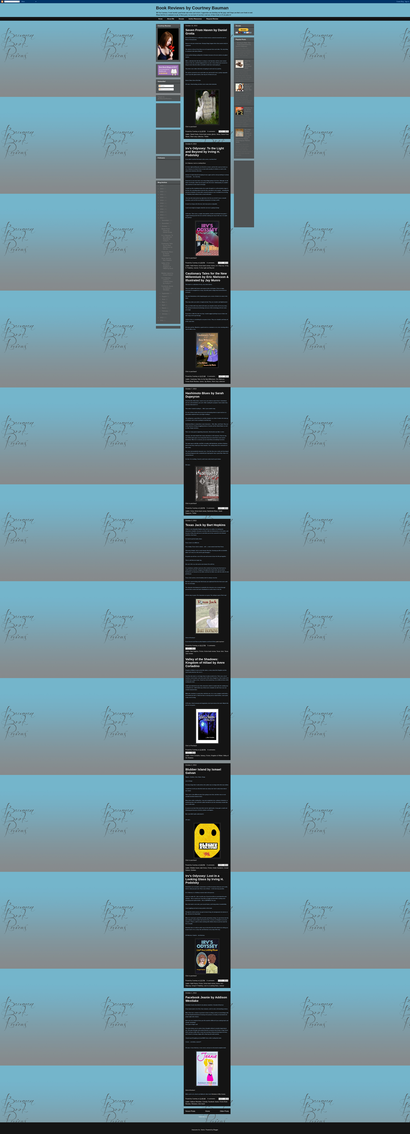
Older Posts (224, 1111)
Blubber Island (194, 868)
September (166, 293)
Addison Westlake (195, 1101)
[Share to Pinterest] (228, 131)
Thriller (206, 136)
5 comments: (211, 508)
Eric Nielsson (220, 379)
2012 (162, 317)
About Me (170, 19)
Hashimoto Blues (212, 511)
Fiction (201, 651)
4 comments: (211, 263)
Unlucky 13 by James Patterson (248, 109)
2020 (162, 197)
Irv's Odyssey (220, 265)
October (165, 226)
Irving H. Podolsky (197, 986)
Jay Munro (207, 381)
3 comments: (211, 865)
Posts (162, 86)
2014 (162, 215)
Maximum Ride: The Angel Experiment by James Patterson (243, 44)
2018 (162, 203)
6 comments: (211, 131)
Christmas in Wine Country (218, 1094)
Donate (181, 19)
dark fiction (203, 868)
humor (213, 265)
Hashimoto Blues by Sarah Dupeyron (167, 253)
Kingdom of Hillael (216, 755)
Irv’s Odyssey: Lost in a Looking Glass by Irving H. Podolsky (204, 879)
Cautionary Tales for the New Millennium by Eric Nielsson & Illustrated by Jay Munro (207, 277)
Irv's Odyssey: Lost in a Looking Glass (195, 163)
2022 (162, 191)
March (164, 308)
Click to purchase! (191, 126)
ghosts (214, 134)
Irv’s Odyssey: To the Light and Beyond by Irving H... (167, 237)
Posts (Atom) (211, 1117)
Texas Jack (220, 651)
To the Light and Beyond (206, 268)
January (165, 314)
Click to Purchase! (191, 745)
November (165, 223)
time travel (201, 1104)
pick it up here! (220, 641)
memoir (196, 268)
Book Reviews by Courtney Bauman (192, 8)
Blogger (215, 1130)
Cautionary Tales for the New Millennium (202, 379)
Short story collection (196, 136)
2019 (162, 200)
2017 (162, 206)
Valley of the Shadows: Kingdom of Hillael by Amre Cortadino (205, 663)
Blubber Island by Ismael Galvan (167, 274)
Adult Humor (194, 265)
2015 (162, 212)
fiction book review (205, 134)
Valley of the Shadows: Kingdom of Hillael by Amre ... (167, 266)
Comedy (204, 1101)
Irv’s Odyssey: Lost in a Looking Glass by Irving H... (167, 280)
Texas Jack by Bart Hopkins (205, 525)
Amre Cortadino (195, 755)
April (163, 305)
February (165, 311)
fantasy (203, 755)
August (164, 296)
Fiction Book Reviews (192, 381)
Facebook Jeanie (213, 1101)
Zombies (193, 870)
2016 (162, 209)
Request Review (212, 19)
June (164, 299)
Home (160, 19)
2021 (162, 194)
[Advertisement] (168, 114)
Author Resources (195, 19)
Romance (194, 1104)
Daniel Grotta (194, 134)
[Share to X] (224, 131)
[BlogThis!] (222, 131)
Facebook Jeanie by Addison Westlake (167, 288)
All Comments (165, 89)
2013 (162, 218)
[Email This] (220, 131)
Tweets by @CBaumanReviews (165, 97)
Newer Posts (190, 1111)
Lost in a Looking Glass (211, 986)
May (163, 302)
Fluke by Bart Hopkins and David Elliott (248, 64)
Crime (192, 511)
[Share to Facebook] (226, 131)
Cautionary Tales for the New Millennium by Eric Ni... (167, 246)
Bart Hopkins (194, 651)
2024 (162, 186)
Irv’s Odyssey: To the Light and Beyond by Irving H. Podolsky (204, 152)
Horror (218, 134)
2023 (162, 189)
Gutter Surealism (218, 868)
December (165, 220)
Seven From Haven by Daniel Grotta (166, 230)
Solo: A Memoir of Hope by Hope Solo (248, 87)
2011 (162, 320)
